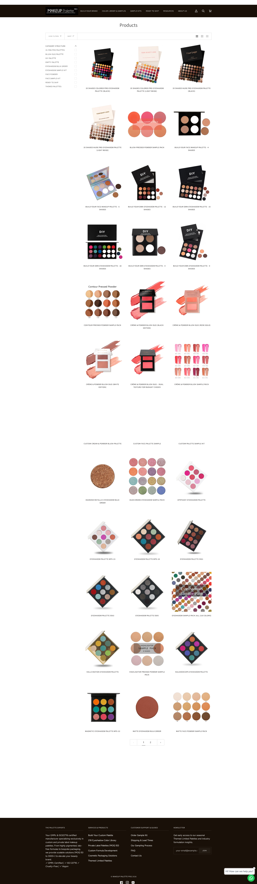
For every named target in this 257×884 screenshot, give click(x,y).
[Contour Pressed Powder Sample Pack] (102, 301)
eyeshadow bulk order (57, 66)
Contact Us (136, 855)
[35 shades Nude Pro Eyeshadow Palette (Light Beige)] (102, 124)
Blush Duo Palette (55, 54)
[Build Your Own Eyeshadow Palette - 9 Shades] (191, 242)
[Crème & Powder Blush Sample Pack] (191, 360)
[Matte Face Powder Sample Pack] (191, 707)
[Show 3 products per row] (202, 36)
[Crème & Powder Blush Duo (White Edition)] (102, 360)
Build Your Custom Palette (100, 835)
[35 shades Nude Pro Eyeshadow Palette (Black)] (191, 64)
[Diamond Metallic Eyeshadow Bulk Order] (102, 476)
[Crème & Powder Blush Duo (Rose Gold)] (191, 301)
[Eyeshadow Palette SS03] (102, 592)
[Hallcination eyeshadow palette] (102, 648)
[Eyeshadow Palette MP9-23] (102, 535)
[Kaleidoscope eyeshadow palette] (191, 648)
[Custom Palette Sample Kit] (191, 420)
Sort (70, 36)
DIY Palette (51, 58)
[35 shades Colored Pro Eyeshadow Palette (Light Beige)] (147, 64)
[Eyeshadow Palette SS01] (191, 535)
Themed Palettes (53, 86)
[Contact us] (251, 878)
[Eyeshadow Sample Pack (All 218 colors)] (191, 592)
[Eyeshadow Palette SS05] (147, 592)
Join (204, 850)
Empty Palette (52, 62)
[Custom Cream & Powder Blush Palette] (102, 420)
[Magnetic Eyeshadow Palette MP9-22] (102, 707)
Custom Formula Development (102, 850)
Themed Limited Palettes (100, 860)
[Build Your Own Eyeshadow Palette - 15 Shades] (191, 183)
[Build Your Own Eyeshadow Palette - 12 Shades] (147, 183)
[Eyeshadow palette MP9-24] (147, 535)
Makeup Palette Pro (122, 876)
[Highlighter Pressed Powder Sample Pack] (147, 648)
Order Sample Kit (139, 835)
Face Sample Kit (53, 78)
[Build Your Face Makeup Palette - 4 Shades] (191, 124)
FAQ (133, 850)
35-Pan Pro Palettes (55, 50)
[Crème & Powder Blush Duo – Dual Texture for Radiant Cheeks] (147, 360)
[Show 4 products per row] (208, 36)
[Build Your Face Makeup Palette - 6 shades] (102, 183)
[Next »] (160, 742)
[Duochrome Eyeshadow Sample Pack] (147, 476)
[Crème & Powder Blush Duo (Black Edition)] (147, 301)
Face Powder (52, 74)
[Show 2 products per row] (197, 36)
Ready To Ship (52, 82)
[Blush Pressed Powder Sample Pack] (147, 124)
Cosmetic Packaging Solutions (102, 855)
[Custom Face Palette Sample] (147, 420)
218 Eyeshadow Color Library (102, 840)
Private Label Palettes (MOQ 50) (103, 845)
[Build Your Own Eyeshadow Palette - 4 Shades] (147, 242)
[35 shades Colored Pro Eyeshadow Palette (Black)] (102, 64)
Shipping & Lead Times (142, 840)
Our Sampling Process (141, 845)
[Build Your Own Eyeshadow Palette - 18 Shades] (102, 242)
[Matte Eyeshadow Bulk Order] (147, 707)
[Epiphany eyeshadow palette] (191, 476)
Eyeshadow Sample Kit (56, 70)
